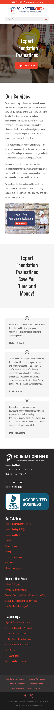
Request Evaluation (26, 65)
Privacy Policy (36, 701)
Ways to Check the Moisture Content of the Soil (25, 595)
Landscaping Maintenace (17, 684)
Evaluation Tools (12, 655)
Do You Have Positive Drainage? (18, 589)
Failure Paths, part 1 (13, 584)
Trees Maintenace (17, 688)
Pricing (8, 551)
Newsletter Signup (13, 568)
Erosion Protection (36, 684)
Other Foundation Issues (15, 661)
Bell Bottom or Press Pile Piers (18, 638)
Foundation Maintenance (15, 534)
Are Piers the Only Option (15, 633)
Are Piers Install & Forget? (16, 606)
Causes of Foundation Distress (18, 644)
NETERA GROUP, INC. (36, 706)
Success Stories (11, 545)
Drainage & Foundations (36, 679)
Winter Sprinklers (34, 688)
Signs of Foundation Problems (17, 622)
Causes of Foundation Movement (19, 627)
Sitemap (45, 701)
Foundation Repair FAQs (15, 529)
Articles (8, 540)
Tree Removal (11, 650)
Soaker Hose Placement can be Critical (21, 600)
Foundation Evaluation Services (18, 523)
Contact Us (10, 562)
